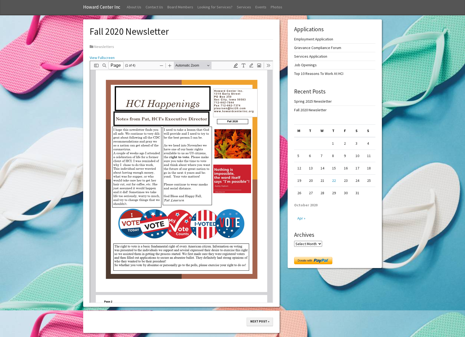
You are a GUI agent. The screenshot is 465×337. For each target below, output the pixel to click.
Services (244, 7)
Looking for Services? (215, 7)
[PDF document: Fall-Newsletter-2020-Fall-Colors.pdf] (181, 182)
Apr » (301, 218)
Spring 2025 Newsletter (313, 101)
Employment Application (313, 39)
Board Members (180, 7)
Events (260, 7)
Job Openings (305, 64)
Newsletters (104, 46)
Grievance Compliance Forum (317, 47)
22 (334, 180)
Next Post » (259, 321)
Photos (276, 7)
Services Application (310, 56)
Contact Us (154, 7)
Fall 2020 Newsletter (310, 109)
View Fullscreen (102, 57)
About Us (134, 7)
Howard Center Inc (101, 7)
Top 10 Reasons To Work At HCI (318, 73)
